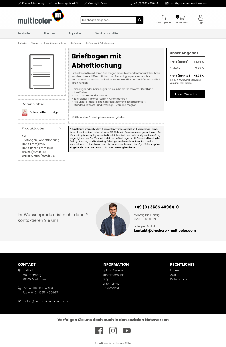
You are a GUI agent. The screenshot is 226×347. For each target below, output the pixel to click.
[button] (201, 19)
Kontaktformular (113, 275)
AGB (173, 275)
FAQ (105, 279)
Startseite (22, 43)
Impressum (177, 270)
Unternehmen (112, 283)
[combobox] (112, 20)
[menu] (113, 34)
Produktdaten (34, 128)
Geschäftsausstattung (55, 43)
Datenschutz (178, 279)
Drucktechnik (111, 288)
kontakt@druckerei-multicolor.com (188, 3)
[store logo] (49, 18)
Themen (35, 43)
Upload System (113, 270)
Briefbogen (76, 43)
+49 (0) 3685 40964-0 (145, 3)
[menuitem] (24, 33)
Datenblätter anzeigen (45, 112)
